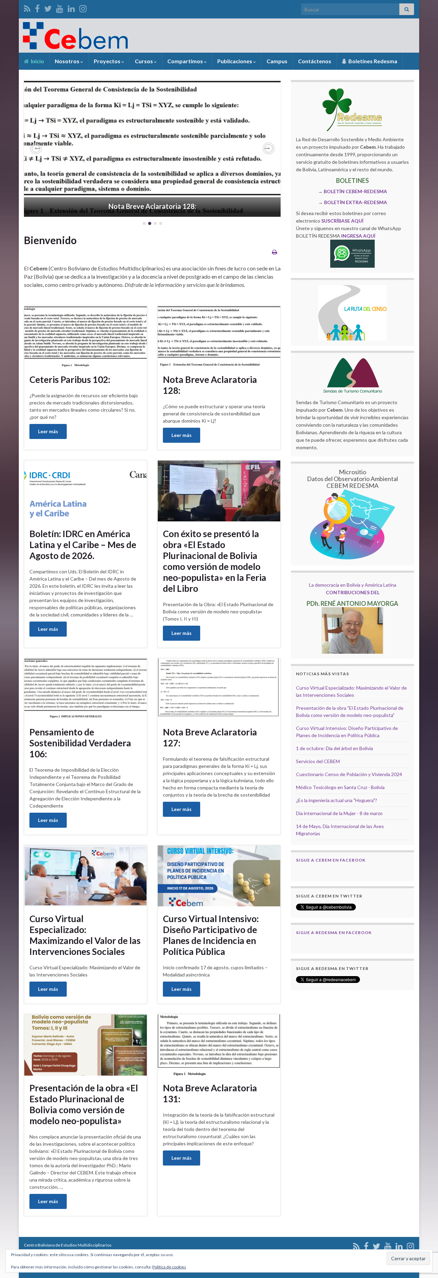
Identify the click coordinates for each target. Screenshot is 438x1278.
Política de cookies (169, 1266)
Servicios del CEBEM (318, 761)
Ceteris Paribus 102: (69, 379)
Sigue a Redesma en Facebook (334, 932)
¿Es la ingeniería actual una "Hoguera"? (336, 800)
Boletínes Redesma (372, 61)
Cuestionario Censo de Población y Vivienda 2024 (349, 774)
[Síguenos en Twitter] (48, 7)
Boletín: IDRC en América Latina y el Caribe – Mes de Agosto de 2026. (82, 544)
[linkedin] (71, 7)
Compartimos (185, 61)
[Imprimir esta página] (274, 252)
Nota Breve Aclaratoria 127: (210, 737)
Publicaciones (235, 61)
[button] (36, 148)
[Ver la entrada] (152, 148)
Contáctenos (314, 61)
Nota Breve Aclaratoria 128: (152, 206)
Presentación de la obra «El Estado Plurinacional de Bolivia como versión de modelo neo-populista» (83, 1104)
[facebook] (37, 7)
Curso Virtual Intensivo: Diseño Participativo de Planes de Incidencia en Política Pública (211, 935)
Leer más (48, 431)
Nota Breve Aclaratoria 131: (210, 1093)
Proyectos (107, 61)
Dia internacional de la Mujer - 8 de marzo (339, 813)
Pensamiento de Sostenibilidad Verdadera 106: (80, 743)
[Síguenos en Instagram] (83, 7)
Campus (277, 61)
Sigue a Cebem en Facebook (330, 860)
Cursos (144, 61)
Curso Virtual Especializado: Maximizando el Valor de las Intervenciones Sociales (85, 935)
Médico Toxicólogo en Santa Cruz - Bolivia (340, 787)
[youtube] (59, 7)
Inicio (37, 61)
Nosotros (67, 61)
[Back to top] (422, 1237)
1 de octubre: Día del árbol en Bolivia (334, 748)
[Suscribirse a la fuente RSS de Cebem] (27, 7)
